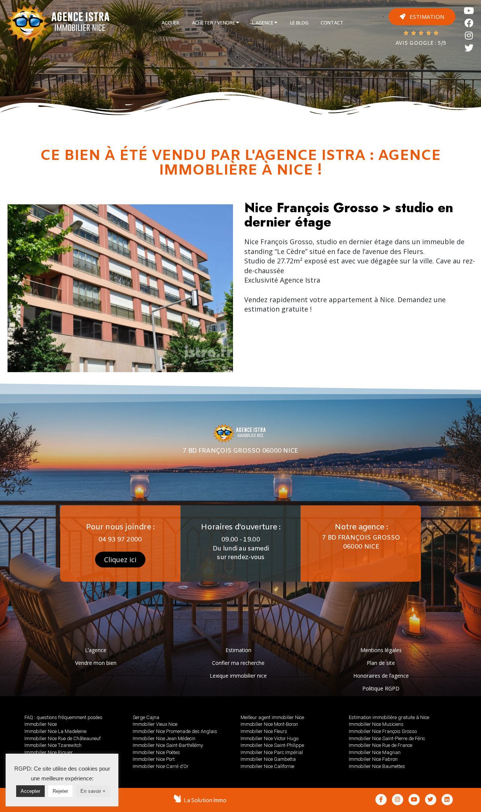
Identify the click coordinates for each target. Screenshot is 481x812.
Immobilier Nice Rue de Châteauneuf (62, 738)
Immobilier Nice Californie (267, 766)
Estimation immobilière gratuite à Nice (389, 717)
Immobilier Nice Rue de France (380, 745)
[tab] (171, 23)
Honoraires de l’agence (381, 675)
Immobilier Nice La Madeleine (55, 731)
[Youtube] (469, 10)
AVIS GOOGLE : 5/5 (420, 43)
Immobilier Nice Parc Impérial (271, 752)
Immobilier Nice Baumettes (377, 766)
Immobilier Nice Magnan (375, 752)
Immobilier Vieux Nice (155, 724)
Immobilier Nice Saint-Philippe (272, 745)
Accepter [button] (30, 791)
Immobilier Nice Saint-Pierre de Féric (387, 738)
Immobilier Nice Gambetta (268, 759)
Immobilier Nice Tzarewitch (53, 745)
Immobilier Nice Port (154, 759)
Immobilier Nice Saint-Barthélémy (168, 745)
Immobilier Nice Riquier (48, 752)
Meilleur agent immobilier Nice (272, 717)
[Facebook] (469, 23)
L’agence (95, 650)
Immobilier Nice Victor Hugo (269, 738)
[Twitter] (469, 48)
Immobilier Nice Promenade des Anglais (175, 731)
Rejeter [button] (60, 791)
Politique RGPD (380, 688)
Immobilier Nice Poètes (156, 752)
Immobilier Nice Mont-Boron (269, 724)
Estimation (238, 650)
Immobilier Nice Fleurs (263, 731)
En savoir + (93, 791)
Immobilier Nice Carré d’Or (161, 766)
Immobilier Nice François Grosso (383, 731)
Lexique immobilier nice (238, 675)
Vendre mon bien (95, 662)
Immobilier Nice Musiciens (376, 724)
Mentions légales (381, 650)
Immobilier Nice (40, 724)
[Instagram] (469, 35)
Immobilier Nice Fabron (373, 759)
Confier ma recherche (238, 662)
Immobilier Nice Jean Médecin (164, 738)
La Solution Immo (205, 800)
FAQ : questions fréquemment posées (63, 717)
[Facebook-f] (381, 799)
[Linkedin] (447, 799)
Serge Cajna (146, 717)
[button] (422, 16)
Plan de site (381, 662)
